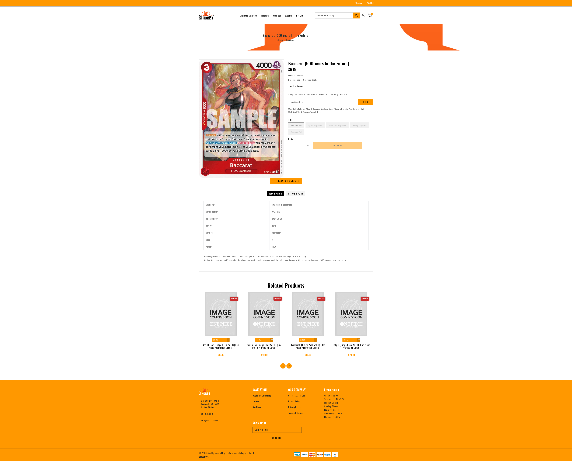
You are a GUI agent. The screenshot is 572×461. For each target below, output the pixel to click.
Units (290, 139)
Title (290, 119)
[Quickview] (204, 356)
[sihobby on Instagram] (200, 3)
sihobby (280, 40)
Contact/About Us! (296, 395)
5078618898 (207, 413)
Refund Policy (294, 401)
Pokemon (256, 401)
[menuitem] (248, 15)
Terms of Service (295, 413)
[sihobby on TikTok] (216, 3)
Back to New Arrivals (288, 180)
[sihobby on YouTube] (205, 3)
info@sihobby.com (209, 420)
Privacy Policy (294, 407)
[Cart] (370, 15)
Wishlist (370, 2)
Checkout (358, 2)
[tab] (275, 193)
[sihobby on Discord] (211, 3)
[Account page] (363, 15)
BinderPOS (204, 456)
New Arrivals (290, 40)
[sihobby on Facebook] (194, 3)
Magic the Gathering (261, 395)
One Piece (256, 407)
